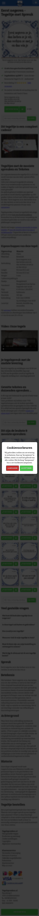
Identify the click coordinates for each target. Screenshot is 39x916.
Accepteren (26, 468)
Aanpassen (12, 468)
